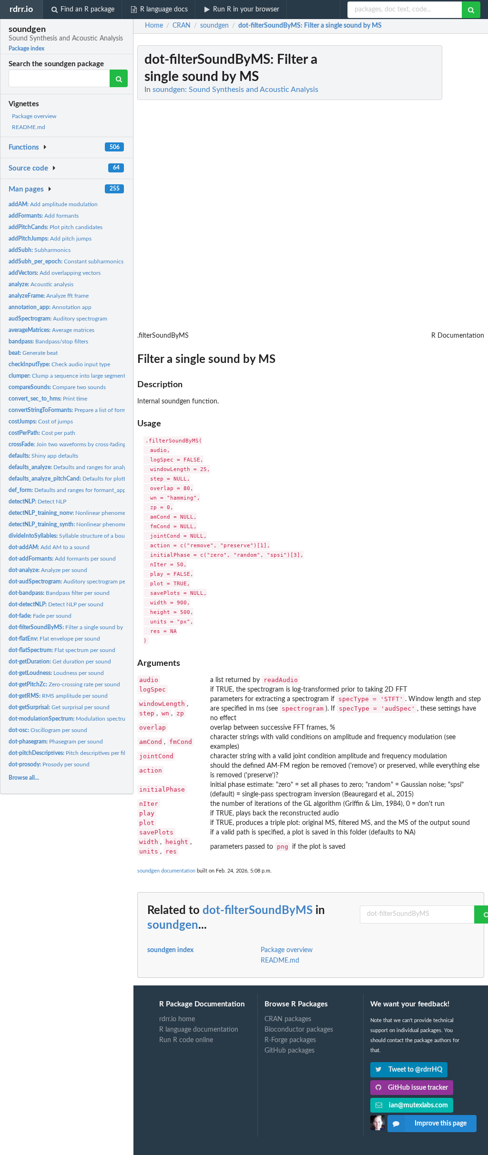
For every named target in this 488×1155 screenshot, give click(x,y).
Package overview (34, 116)
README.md (28, 127)
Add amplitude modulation (53, 204)
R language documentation (198, 1029)
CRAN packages (287, 1019)
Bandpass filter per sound (59, 593)
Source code (28, 168)
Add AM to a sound (49, 547)
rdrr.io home (177, 1019)
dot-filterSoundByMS (258, 910)
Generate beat (33, 353)
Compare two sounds (57, 387)
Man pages (26, 189)
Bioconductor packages (298, 1029)
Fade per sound (40, 616)
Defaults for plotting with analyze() (88, 479)
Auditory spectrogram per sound (76, 581)
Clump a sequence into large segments (68, 376)
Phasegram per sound (56, 741)
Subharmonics (40, 250)
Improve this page (441, 1123)
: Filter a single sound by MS (310, 25)
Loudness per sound (56, 673)
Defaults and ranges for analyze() (71, 467)
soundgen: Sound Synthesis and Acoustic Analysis (235, 89)
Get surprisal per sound (59, 707)
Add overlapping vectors (55, 273)
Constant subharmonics (66, 261)
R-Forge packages (290, 1040)
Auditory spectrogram (58, 318)
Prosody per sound (49, 764)
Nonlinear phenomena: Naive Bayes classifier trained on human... (123, 513)
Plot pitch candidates (55, 227)
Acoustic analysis (41, 284)
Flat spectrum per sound (62, 650)
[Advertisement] (412, 188)
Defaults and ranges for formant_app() (69, 490)
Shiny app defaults (43, 456)
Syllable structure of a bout (68, 536)
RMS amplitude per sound (58, 696)
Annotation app (50, 307)
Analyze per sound (48, 570)
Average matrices (51, 330)
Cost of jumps (41, 421)
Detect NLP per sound (56, 604)
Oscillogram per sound (48, 730)
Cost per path (42, 433)
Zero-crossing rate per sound (64, 684)
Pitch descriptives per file (68, 753)
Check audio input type (59, 364)
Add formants (44, 216)
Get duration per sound (60, 661)
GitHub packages (289, 1050)
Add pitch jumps (50, 238)
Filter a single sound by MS (71, 627)
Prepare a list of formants (73, 410)
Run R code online (186, 1040)
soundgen (172, 925)
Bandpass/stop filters (48, 341)
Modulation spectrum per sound (83, 719)
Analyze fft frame (49, 296)
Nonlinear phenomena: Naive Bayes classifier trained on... (114, 524)
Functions (24, 147)
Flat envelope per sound (54, 639)
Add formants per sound (62, 559)
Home (154, 25)
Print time (48, 399)
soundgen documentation (166, 871)
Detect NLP (37, 501)
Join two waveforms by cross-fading (67, 444)
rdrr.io (21, 9)
